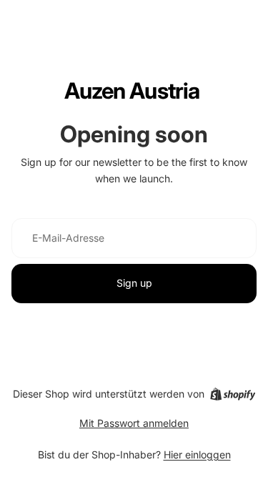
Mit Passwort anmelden (134, 423)
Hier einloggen (197, 454)
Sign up (134, 283)
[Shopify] (232, 394)
